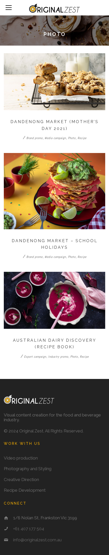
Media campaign (55, 138)
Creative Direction (21, 479)
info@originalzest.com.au (37, 539)
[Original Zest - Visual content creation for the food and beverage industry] (54, 7)
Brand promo (34, 138)
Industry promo (58, 357)
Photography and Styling (27, 468)
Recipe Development (25, 490)
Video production (21, 458)
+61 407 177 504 (28, 528)
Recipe (82, 138)
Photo (72, 138)
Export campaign (35, 357)
